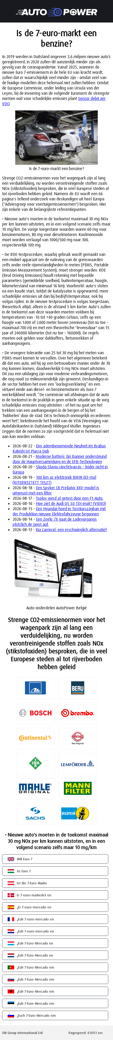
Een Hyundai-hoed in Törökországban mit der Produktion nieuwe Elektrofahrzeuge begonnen (59, 511)
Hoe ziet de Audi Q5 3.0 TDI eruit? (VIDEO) (71, 503)
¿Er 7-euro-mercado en (34, 907)
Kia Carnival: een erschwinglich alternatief (71, 529)
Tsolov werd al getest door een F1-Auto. (69, 498)
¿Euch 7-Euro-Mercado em (36, 1015)
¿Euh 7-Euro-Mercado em (35, 967)
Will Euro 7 (24, 859)
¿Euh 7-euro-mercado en (35, 919)
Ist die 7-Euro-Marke (32, 883)
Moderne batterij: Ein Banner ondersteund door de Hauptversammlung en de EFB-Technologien (60, 459)
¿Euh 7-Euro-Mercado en (35, 943)
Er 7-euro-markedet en (34, 895)
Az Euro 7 (24, 871)
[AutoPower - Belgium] (56, 8)
